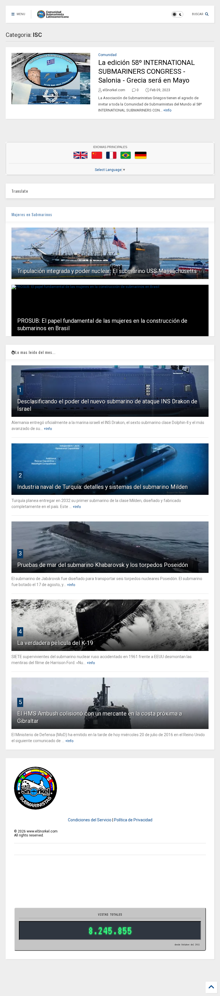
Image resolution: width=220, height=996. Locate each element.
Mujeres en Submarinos (31, 214)
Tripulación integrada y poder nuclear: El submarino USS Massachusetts (107, 271)
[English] (80, 155)
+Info (167, 110)
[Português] (125, 155)
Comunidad (107, 55)
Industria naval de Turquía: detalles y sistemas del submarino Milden (102, 486)
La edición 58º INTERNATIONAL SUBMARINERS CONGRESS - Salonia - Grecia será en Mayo (146, 71)
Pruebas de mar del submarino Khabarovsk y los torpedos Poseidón (102, 564)
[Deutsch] (141, 155)
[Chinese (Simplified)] (96, 155)
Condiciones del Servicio (89, 820)
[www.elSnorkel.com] (55, 16)
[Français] (111, 155)
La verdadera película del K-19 (55, 643)
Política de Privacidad (133, 820)
